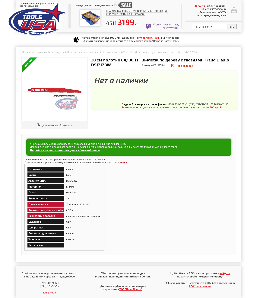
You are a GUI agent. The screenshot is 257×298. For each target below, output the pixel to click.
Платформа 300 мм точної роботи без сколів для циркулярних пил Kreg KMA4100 (137, 13)
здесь (123, 162)
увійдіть (224, 273)
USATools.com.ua (200, 286)
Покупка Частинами (147, 37)
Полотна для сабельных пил (83, 52)
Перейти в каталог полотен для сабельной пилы (65, 150)
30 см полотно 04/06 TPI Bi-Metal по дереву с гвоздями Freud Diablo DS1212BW (148, 52)
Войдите (200, 5)
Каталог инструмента (34, 52)
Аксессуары (57, 52)
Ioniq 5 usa (49, 292)
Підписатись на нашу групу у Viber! (166, 26)
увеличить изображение (56, 125)
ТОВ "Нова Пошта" (130, 289)
